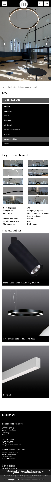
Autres (6, 144)
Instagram (6, 415)
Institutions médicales (12, 130)
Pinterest (13, 415)
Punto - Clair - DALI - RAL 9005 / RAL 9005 (21, 283)
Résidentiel (8, 125)
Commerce (8, 111)
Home (4, 87)
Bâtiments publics (25, 87)
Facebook (3, 415)
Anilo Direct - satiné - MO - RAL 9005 (19, 339)
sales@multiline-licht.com (10, 443)
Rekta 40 (7, 395)
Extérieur (7, 134)
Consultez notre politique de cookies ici (30, 480)
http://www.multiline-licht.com (11, 445)
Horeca (6, 116)
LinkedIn (10, 415)
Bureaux (7, 106)
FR (46, 4)
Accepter (11, 480)
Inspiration (12, 87)
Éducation (7, 120)
